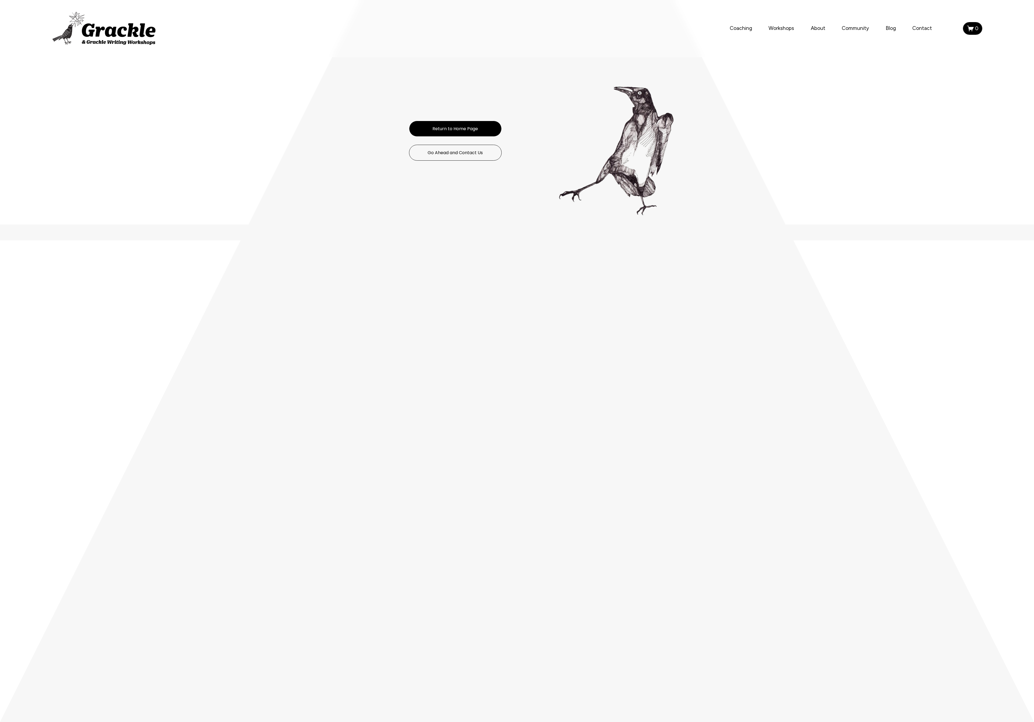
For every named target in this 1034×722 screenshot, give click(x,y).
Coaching (741, 28)
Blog (891, 28)
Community (855, 28)
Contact (922, 28)
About (818, 28)
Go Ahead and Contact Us (455, 153)
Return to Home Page (455, 129)
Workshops (781, 28)
